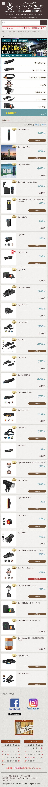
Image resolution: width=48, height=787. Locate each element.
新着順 (44, 125)
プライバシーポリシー (30, 778)
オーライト (35, 31)
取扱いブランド (11, 14)
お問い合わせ (7, 780)
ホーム (4, 31)
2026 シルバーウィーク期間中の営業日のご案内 (24, 28)
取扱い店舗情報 (21, 14)
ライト (27, 31)
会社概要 (30, 14)
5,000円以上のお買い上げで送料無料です (24, 17)
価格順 (37, 125)
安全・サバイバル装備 (15, 31)
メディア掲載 (37, 14)
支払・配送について (16, 776)
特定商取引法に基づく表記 (11, 778)
